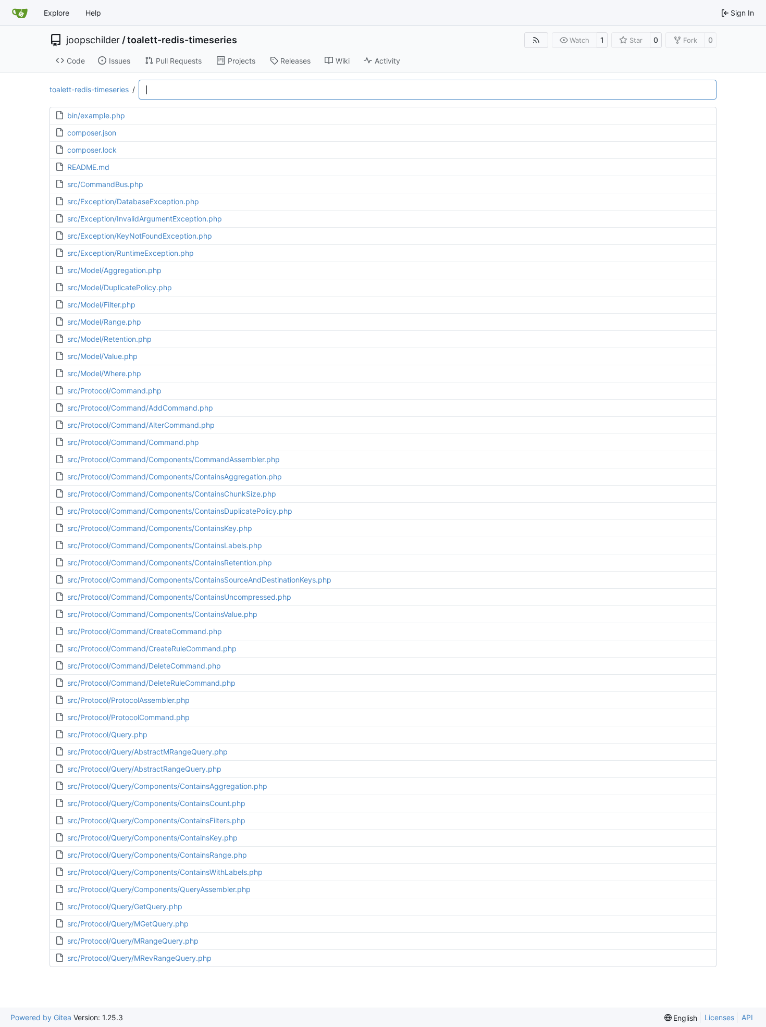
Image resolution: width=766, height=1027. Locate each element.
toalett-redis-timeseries (182, 40)
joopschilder (93, 40)
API (747, 1017)
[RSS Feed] (536, 40)
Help (93, 12)
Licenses (719, 1017)
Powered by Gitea (40, 1017)
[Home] (19, 13)
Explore (56, 12)
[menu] (681, 1017)
